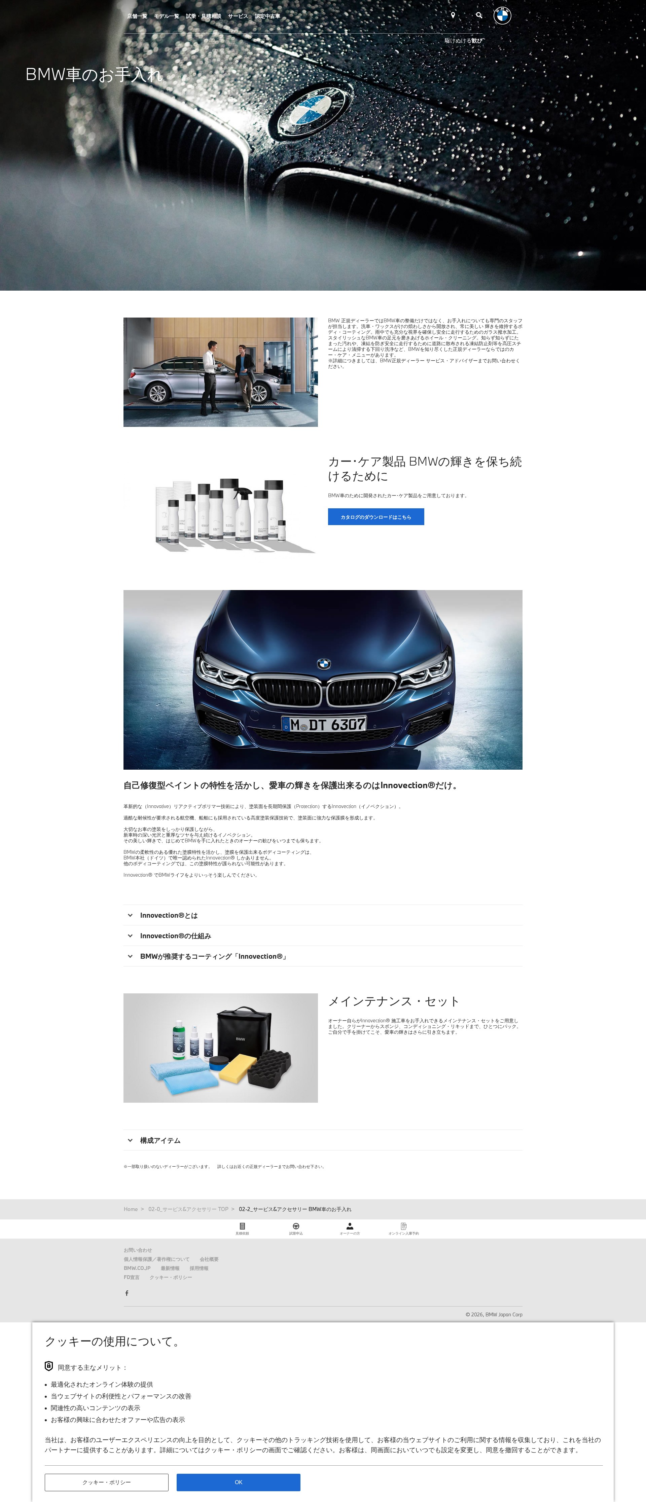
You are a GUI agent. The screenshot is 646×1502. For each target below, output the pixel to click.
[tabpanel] (323, 679)
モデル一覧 (166, 15)
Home (131, 1209)
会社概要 (209, 1259)
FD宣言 (132, 1277)
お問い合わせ (138, 1250)
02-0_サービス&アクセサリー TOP (188, 1209)
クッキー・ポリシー (171, 1277)
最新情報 (170, 1268)
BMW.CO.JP (137, 1268)
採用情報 (199, 1268)
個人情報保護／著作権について (157, 1259)
